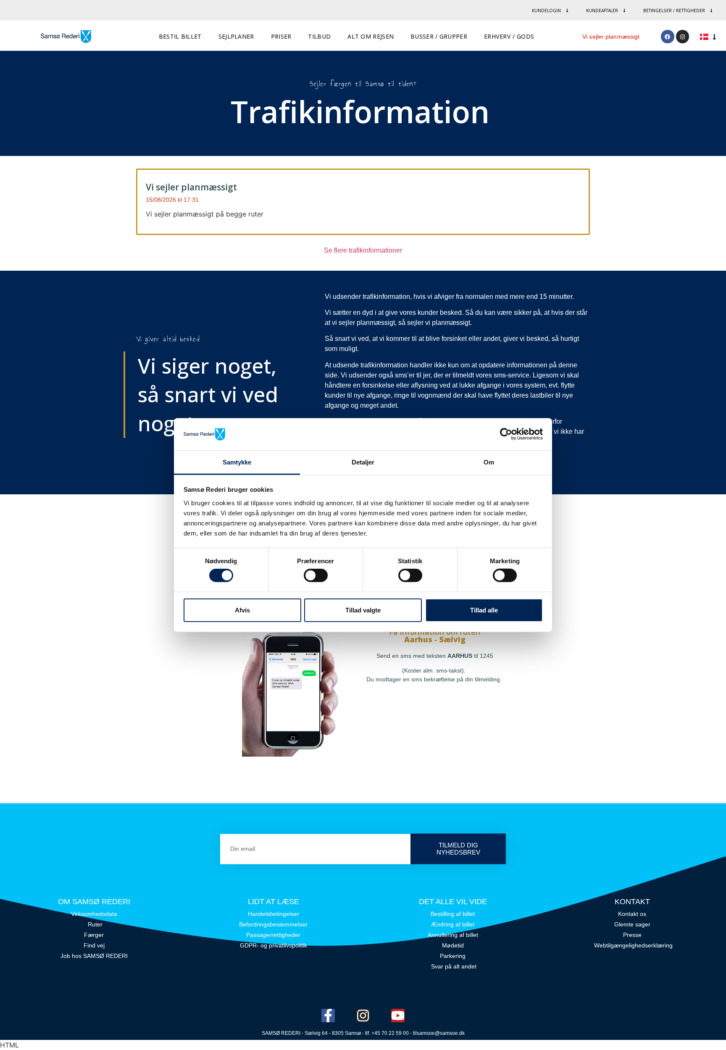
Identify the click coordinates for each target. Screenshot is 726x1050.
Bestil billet (180, 36)
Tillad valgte (363, 609)
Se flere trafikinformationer (363, 250)
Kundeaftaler (602, 10)
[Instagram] (682, 36)
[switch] (316, 575)
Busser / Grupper (438, 36)
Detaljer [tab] (363, 462)
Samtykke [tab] (237, 462)
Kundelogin (546, 10)
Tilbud (319, 36)
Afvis (242, 609)
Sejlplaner (236, 36)
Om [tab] (489, 462)
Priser (281, 36)
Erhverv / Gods (509, 36)
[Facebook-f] (328, 1015)
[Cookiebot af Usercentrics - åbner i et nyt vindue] (506, 434)
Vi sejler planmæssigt (610, 36)
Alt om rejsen (370, 36)
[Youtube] (398, 1015)
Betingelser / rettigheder (674, 10)
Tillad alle (484, 609)
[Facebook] (667, 36)
